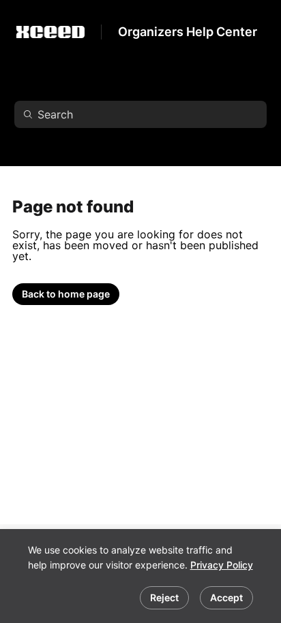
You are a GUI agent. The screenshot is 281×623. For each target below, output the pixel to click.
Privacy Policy (221, 565)
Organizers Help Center (187, 32)
